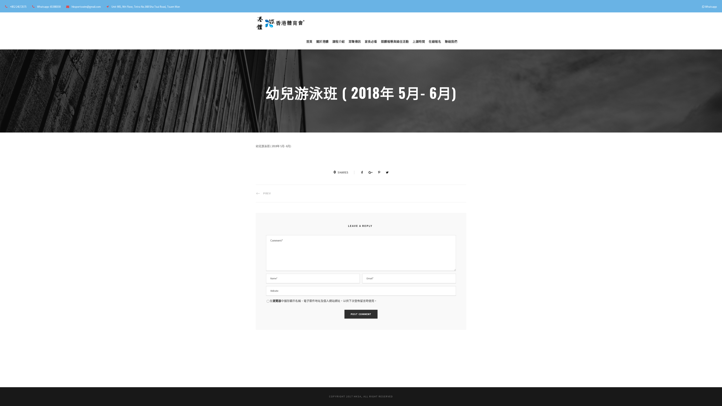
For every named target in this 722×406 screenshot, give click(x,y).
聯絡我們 (451, 41)
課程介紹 (338, 41)
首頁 (309, 41)
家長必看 (371, 41)
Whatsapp (711, 6)
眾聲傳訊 (355, 41)
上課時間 (419, 41)
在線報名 (435, 41)
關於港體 (322, 41)
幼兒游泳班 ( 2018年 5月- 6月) (273, 146)
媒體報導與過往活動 (395, 41)
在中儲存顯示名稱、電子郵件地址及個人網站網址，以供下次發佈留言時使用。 (323, 301)
